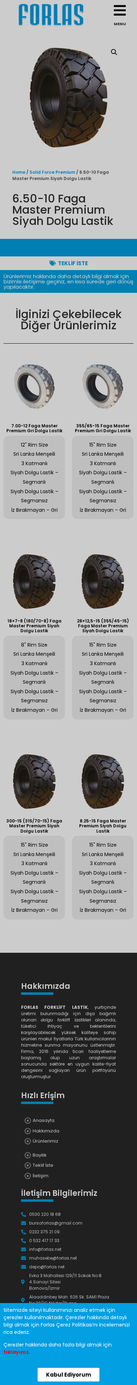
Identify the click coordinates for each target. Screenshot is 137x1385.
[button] (68, 1374)
